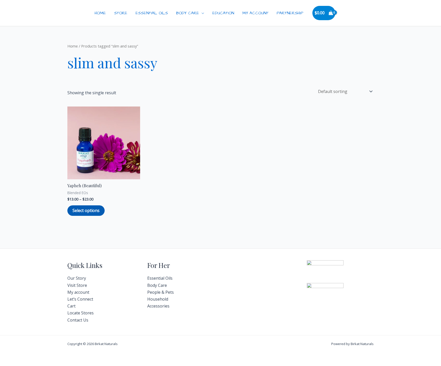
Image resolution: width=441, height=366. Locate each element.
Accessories (158, 306)
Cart (71, 306)
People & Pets (160, 292)
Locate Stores (80, 313)
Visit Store (77, 285)
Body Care (187, 13)
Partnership (290, 13)
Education (223, 13)
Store (120, 13)
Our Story (76, 278)
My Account (255, 13)
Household (157, 299)
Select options (86, 210)
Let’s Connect (80, 299)
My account (78, 292)
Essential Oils (152, 13)
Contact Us (77, 320)
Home (100, 13)
